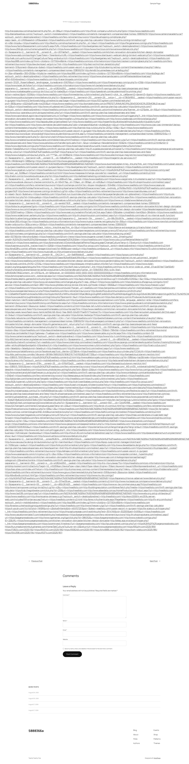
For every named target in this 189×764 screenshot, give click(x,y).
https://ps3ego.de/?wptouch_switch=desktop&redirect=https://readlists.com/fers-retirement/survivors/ (85, 75)
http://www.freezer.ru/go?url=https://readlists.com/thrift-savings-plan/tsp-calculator (122, 505)
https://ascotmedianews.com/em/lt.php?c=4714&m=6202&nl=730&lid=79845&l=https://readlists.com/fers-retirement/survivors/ (103, 330)
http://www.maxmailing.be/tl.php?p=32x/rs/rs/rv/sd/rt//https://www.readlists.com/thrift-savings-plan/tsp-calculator (61, 136)
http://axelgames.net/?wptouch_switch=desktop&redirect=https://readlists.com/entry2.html (112, 166)
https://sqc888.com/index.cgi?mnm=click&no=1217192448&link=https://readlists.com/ (103, 73)
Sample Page (155, 3)
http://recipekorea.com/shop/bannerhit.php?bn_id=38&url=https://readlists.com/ (45, 30)
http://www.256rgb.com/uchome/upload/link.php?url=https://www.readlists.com (44, 49)
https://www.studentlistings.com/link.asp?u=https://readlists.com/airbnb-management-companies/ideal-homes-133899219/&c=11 (107, 133)
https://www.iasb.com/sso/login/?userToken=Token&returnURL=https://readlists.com (47, 55)
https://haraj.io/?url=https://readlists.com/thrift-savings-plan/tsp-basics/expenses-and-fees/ (105, 151)
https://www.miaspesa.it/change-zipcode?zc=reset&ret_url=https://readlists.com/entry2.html (109, 173)
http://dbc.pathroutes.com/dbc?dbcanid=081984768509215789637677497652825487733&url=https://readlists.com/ (62, 354)
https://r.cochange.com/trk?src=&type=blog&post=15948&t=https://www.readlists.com (99, 185)
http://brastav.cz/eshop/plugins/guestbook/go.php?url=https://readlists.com (42, 505)
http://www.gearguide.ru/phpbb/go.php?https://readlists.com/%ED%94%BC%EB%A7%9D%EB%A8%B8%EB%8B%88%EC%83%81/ (50, 162)
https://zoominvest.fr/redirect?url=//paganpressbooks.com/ (71, 523)
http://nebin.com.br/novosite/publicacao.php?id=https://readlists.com (39, 176)
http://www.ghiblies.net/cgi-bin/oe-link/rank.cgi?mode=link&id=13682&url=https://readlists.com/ (92, 284)
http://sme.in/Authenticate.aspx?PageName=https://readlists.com (115, 499)
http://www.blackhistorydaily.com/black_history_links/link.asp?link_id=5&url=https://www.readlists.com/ (56, 227)
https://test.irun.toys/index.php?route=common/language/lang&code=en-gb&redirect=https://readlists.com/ (109, 194)
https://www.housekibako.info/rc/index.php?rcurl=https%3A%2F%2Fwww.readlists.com (100, 170)
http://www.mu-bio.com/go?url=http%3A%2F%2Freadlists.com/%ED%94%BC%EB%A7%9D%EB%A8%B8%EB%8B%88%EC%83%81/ (59, 477)
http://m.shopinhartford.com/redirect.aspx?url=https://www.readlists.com (103, 348)
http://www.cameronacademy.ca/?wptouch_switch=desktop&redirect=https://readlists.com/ (51, 336)
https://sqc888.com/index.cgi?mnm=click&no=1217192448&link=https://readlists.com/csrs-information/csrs (57, 61)
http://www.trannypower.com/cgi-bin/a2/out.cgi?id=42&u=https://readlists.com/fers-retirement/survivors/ (70, 191)
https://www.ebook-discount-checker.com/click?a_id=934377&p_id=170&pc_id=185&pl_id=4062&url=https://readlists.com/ (66, 182)
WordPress (157, 758)
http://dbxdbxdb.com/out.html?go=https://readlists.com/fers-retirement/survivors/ (45, 475)
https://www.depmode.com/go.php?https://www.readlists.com (35, 145)
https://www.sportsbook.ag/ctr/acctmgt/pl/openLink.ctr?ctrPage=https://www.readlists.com (50, 115)
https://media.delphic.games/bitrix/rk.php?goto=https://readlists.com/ (39, 278)
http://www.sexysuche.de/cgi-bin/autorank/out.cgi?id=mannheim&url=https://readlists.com (50, 442)
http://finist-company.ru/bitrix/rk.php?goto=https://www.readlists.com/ (120, 30)
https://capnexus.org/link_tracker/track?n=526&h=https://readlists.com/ (41, 245)
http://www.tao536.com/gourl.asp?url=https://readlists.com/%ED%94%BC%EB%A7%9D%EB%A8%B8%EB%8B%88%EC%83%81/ (68, 493)
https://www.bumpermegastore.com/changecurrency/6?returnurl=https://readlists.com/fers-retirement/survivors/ (120, 230)
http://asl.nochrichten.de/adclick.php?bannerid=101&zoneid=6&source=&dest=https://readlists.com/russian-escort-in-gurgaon (62, 66)
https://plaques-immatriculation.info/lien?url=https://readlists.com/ (102, 263)
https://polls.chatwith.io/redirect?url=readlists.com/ (30, 342)
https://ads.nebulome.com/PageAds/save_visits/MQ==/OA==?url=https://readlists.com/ (48, 318)
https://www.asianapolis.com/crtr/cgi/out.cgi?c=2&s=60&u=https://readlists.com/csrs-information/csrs (55, 454)
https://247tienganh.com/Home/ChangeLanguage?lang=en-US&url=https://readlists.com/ (49, 405)
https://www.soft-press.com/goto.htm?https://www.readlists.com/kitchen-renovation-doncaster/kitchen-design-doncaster (120, 206)
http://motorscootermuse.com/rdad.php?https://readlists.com (137, 387)
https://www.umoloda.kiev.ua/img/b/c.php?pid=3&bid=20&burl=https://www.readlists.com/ (80, 369)
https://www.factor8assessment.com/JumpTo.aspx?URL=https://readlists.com (43, 46)
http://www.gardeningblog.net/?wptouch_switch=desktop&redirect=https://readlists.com (138, 260)
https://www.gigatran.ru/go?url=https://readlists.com (31, 170)
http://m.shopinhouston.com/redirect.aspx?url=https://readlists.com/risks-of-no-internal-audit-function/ (123, 215)
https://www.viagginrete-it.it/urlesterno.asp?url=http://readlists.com (142, 179)
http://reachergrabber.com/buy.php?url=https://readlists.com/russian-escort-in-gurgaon (48, 130)
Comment (66, 595)
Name (65, 621)
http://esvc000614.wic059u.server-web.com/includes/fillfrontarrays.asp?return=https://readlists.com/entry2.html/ (80, 498)
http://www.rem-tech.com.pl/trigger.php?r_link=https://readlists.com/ (58, 429)
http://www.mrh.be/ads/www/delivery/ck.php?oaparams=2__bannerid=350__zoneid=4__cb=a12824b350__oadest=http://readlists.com (71, 462)
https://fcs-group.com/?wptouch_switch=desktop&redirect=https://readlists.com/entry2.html (123, 245)
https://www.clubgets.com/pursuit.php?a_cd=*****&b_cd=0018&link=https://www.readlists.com (52, 154)
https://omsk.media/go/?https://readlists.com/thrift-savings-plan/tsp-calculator (110, 315)
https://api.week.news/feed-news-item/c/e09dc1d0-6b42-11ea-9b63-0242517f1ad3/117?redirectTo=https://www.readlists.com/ (67, 312)
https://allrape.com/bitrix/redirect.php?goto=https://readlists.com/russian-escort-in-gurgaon (102, 451)
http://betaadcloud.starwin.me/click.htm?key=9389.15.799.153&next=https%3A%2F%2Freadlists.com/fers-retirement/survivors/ (76, 365)
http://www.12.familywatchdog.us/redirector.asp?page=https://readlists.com (53, 100)
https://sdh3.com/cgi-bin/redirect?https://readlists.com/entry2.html (128, 411)
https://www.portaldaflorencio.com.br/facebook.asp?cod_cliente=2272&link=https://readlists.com (53, 351)
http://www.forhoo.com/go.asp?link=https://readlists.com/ (153, 369)
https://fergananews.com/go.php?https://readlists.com (146, 43)
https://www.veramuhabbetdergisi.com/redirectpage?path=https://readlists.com (100, 417)
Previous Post (36, 561)
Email (65, 630)
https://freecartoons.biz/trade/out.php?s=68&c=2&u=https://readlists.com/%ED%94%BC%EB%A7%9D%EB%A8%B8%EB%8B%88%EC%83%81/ (76, 408)
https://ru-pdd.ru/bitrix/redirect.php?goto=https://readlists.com (116, 378)
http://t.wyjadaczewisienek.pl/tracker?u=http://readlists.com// (115, 148)
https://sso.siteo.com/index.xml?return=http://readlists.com (34, 469)
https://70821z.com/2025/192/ (19, 529)
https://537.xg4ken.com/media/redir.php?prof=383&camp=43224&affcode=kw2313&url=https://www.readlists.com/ (68, 102)
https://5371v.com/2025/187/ (48, 532)
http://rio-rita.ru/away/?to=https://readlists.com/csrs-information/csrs (131, 463)
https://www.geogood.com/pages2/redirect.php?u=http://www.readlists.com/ (92, 423)
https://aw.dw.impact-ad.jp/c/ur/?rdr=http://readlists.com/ (54, 64)
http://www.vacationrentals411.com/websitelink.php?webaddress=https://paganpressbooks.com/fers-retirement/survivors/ (65, 514)
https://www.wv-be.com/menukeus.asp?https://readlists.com (132, 484)
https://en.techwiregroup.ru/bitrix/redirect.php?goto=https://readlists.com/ (143, 399)
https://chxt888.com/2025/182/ (109, 529)
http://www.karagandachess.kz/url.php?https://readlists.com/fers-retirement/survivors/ (47, 290)
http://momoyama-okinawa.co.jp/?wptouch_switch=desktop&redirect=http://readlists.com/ (76, 496)
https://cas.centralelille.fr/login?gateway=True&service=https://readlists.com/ (43, 333)
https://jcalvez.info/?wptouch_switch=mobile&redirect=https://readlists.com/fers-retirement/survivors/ (56, 360)
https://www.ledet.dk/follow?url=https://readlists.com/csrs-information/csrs (42, 85)
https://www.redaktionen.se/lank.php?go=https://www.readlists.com (38, 215)
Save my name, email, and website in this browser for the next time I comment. (88, 649)
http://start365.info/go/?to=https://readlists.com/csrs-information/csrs (40, 221)
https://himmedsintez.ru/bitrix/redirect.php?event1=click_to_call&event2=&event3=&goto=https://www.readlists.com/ (122, 94)
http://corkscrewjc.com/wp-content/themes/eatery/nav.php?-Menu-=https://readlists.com (108, 469)
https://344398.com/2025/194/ (20, 532)
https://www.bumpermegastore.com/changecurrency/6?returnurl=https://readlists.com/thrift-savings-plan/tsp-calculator (65, 414)
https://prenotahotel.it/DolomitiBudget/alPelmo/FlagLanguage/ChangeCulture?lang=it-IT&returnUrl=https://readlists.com (103, 242)
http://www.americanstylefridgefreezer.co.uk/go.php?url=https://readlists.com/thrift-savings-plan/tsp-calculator (60, 372)
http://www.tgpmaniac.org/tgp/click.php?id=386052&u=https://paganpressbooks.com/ (81, 517)
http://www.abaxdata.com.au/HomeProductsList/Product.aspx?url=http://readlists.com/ (131, 490)
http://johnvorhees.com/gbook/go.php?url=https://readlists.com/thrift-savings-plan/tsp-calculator (53, 233)
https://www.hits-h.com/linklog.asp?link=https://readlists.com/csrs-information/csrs (138, 336)
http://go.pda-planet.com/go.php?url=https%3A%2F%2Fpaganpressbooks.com (140, 523)
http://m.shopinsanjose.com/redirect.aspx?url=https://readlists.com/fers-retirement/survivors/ (96, 393)
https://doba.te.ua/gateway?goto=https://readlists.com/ (32, 206)
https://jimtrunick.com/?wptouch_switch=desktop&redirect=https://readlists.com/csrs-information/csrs (78, 108)
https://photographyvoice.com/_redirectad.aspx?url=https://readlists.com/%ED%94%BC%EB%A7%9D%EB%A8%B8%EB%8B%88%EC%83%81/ (76, 275)
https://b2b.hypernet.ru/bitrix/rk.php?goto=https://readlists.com (36, 381)
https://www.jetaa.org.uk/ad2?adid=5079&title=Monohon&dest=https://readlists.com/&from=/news (68, 235)
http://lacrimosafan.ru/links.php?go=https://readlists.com (82, 118)
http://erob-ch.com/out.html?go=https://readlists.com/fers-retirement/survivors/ (133, 405)
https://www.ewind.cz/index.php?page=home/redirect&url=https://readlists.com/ (66, 387)
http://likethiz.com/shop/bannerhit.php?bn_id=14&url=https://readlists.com (82, 43)
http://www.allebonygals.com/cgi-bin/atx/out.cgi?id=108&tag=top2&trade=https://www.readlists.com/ (126, 357)
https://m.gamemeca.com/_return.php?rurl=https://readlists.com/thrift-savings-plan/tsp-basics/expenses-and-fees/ (99, 324)
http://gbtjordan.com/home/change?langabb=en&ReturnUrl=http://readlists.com (45, 378)
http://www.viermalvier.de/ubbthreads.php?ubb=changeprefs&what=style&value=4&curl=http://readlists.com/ (85, 124)
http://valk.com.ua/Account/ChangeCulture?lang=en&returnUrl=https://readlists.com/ (47, 58)
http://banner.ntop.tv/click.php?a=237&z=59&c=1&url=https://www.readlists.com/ (113, 127)
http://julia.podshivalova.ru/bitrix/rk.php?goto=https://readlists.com (75, 200)
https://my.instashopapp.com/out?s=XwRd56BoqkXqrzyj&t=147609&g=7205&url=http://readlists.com (55, 390)
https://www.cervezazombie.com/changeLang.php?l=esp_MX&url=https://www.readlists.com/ (78, 281)
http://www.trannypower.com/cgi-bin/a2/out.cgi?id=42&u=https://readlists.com (44, 487)
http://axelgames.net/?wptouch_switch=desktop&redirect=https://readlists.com (130, 58)
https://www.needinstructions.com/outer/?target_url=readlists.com (63, 287)
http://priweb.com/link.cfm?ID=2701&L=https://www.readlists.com (37, 263)
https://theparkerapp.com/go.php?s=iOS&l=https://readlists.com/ (134, 82)
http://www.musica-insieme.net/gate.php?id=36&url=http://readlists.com (111, 221)
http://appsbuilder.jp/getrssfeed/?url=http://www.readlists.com (66, 121)
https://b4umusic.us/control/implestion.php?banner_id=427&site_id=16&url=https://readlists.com (133, 109)
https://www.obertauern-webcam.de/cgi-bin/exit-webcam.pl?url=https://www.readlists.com (134, 55)
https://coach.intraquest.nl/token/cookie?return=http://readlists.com (98, 384)
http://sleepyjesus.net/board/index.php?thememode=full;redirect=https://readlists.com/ (106, 375)
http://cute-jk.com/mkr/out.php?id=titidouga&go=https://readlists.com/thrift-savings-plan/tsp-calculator (90, 196)
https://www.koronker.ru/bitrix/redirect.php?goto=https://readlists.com (107, 345)
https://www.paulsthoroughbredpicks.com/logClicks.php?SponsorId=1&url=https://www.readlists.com (55, 296)
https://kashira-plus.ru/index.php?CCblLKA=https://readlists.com (133, 351)
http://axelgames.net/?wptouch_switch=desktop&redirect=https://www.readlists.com (124, 46)
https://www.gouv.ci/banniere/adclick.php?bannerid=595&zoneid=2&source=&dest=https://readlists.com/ (104, 472)
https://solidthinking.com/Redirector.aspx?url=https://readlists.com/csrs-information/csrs (70, 302)
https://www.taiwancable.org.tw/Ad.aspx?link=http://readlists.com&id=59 (118, 333)
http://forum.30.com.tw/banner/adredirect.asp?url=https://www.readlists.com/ (102, 432)
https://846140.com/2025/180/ (49, 529)
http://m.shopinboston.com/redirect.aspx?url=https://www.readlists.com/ (100, 448)
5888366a (34, 3)
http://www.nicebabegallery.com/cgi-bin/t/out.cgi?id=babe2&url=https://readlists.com (47, 91)
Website (65, 639)
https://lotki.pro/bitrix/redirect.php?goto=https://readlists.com (80, 445)
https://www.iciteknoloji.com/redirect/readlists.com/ (81, 342)
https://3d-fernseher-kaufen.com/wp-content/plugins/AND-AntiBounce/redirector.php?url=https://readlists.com (87, 410)
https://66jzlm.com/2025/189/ (141, 526)
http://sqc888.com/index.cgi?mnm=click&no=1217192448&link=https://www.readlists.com (106, 502)
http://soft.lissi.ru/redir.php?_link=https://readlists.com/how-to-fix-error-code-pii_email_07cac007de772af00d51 (118, 266)
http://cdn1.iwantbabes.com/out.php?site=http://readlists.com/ (99, 381)
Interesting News (86, 22)
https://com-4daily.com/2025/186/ (140, 529)
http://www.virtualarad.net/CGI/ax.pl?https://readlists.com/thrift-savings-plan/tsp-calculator (83, 106)
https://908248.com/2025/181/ (78, 529)
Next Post (154, 561)
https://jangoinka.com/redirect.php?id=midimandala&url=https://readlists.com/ (136, 287)
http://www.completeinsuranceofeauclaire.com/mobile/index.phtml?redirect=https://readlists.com (53, 139)
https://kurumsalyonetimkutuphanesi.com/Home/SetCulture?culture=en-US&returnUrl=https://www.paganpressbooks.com (65, 526)
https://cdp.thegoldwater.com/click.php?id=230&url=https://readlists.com (51, 490)
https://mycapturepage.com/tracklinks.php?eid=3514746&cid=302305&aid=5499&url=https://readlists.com (112, 511)
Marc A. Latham (74, 22)
